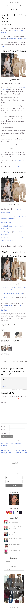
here (11, 216)
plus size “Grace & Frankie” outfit (16, 38)
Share (18, 361)
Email (25, 361)
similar (21, 216)
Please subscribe (6, 297)
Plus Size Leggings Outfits (6, 452)
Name (3, 426)
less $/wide (9, 240)
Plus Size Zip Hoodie (8, 287)
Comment (4, 402)
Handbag (4, 222)
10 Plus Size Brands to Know (15, 550)
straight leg (20, 232)
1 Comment (4, 361)
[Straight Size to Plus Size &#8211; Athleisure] (6, 348)
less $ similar (20, 209)
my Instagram (20, 305)
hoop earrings (17, 160)
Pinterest (4, 47)
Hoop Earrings (5, 212)
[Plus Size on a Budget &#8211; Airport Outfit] (18, 335)
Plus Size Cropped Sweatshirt (10, 226)
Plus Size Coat (5, 216)
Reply (6, 386)
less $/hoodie (5, 228)
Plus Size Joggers (6, 232)
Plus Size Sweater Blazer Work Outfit (21, 452)
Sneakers (4, 238)
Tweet (21, 361)
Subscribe (14, 485)
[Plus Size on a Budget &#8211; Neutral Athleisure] (6, 335)
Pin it (14, 361)
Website (4, 433)
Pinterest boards (8, 305)
